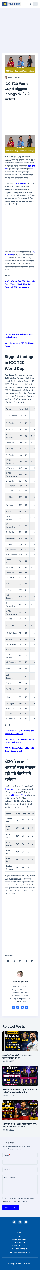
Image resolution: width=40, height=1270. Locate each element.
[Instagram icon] (26, 1007)
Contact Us (20, 1236)
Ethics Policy (20, 1242)
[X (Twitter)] (14, 961)
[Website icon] (17, 1007)
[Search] (30, 4)
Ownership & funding (20, 1246)
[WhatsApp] (32, 961)
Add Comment (10, 1177)
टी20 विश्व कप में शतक (18, 795)
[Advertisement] (20, 29)
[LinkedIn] (26, 961)
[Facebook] (8, 961)
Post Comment (11, 1207)
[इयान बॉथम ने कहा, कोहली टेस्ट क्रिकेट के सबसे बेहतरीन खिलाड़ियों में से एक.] (20, 1041)
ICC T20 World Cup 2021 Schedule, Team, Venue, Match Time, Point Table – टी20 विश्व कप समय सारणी (20, 284)
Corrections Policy (19, 1239)
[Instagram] (26, 1222)
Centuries (9, 789)
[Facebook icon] (13, 1007)
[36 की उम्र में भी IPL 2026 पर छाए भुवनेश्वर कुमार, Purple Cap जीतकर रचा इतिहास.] (20, 1110)
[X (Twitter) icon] (22, 1007)
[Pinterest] (20, 961)
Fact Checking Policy (20, 1249)
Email (7, 1162)
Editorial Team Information (20, 1252)
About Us (19, 1233)
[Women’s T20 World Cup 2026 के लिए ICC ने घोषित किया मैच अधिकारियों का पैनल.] (20, 1076)
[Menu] (35, 4)
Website (7, 1169)
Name (7, 1155)
